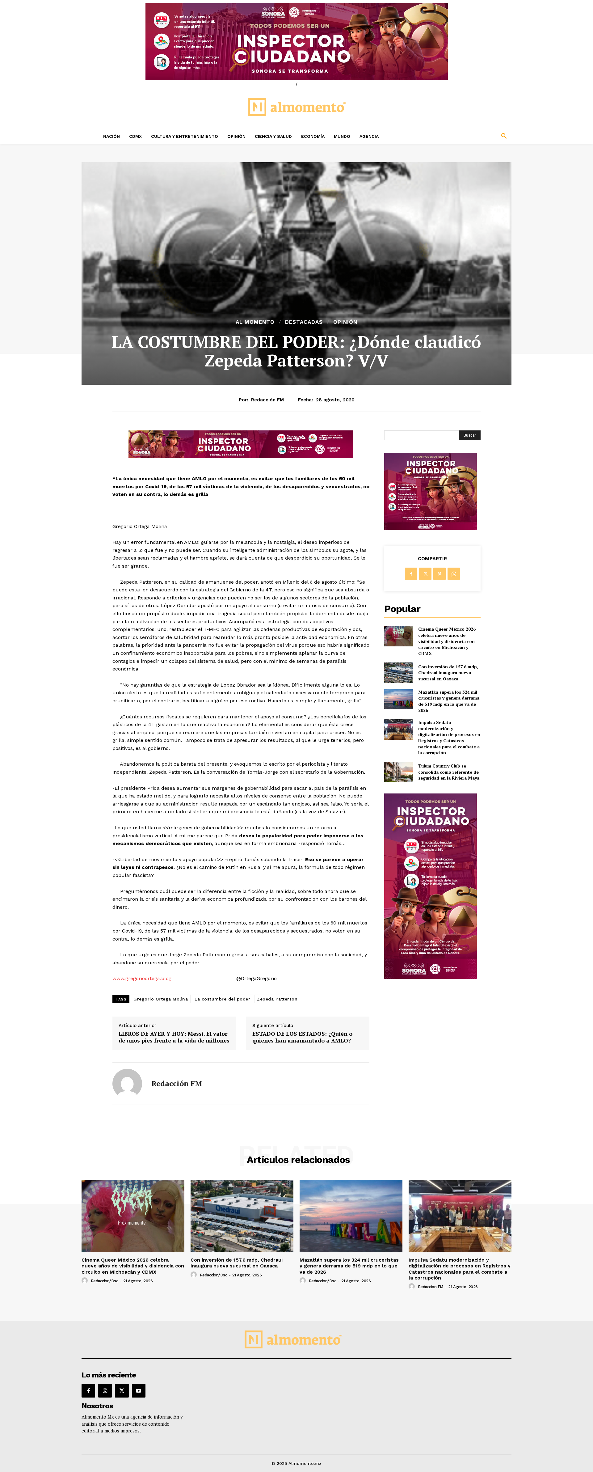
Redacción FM (267, 400)
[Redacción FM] (127, 1083)
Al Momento (255, 322)
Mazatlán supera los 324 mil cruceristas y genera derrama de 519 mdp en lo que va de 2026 (448, 701)
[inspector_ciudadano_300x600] (430, 977)
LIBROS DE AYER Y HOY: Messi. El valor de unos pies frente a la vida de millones (174, 1037)
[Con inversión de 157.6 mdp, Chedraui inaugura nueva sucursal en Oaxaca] (398, 672)
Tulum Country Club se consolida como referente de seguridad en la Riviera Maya (448, 772)
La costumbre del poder (222, 998)
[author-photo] (86, 1280)
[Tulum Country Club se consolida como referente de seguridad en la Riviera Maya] (398, 772)
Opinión (345, 322)
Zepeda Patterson (277, 998)
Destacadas (304, 322)
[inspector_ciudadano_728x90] (240, 456)
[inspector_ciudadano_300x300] (430, 528)
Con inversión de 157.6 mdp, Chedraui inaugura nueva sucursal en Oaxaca (448, 673)
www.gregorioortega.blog (141, 978)
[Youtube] (138, 1391)
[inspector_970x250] (296, 41)
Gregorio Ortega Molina (160, 998)
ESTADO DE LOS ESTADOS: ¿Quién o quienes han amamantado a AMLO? (302, 1037)
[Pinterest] (439, 574)
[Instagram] (105, 1391)
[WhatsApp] (454, 574)
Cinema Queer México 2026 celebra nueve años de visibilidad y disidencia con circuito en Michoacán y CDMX (447, 641)
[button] (463, 136)
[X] (425, 574)
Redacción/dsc (104, 1281)
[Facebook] (411, 574)
